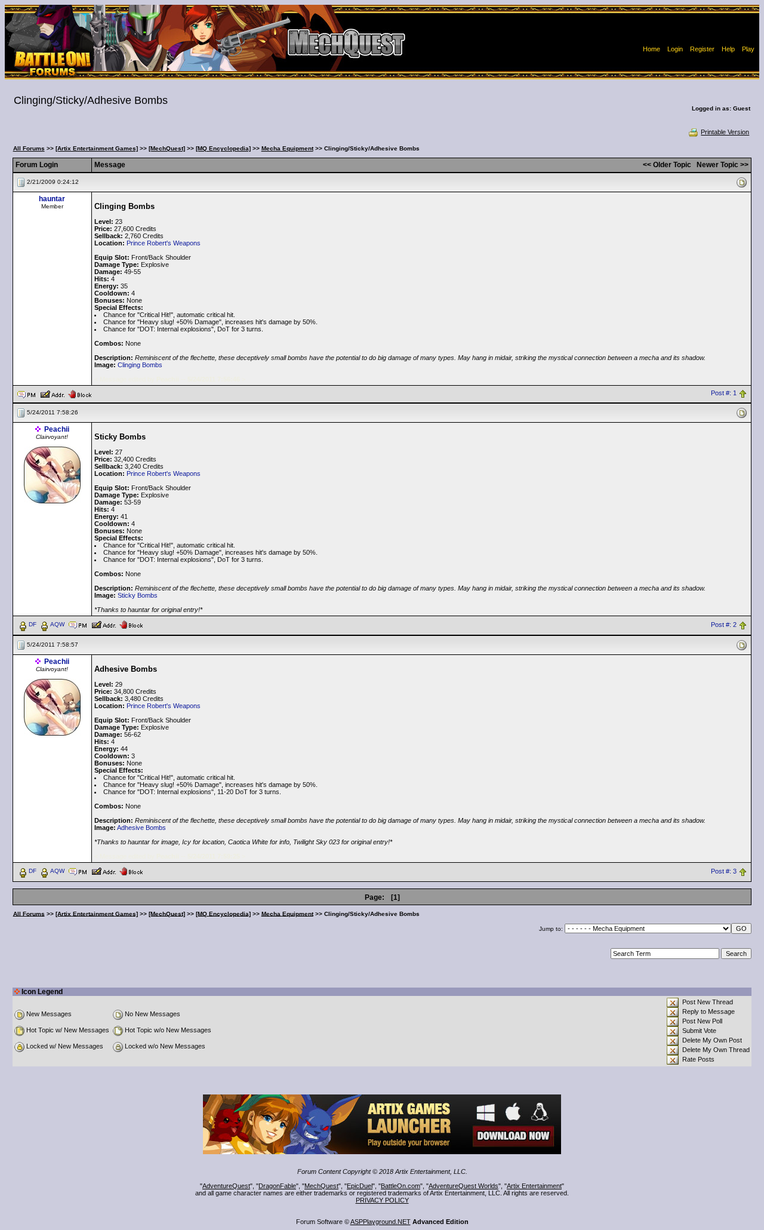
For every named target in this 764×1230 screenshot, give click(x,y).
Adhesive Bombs (141, 827)
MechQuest (321, 1185)
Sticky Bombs (138, 595)
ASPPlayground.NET (380, 1221)
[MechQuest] (167, 148)
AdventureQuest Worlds (463, 1185)
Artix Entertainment (534, 1185)
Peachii (56, 429)
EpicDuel (359, 1185)
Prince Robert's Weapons (164, 243)
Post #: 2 (724, 624)
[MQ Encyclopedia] (223, 148)
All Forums (29, 148)
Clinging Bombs (140, 364)
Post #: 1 (724, 393)
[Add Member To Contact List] (52, 393)
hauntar (52, 199)
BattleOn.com (400, 1185)
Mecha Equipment (287, 148)
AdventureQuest (226, 1185)
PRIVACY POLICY (382, 1200)
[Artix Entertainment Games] (97, 148)
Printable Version (725, 132)
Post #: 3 (724, 871)
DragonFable (277, 1185)
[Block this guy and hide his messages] (79, 393)
